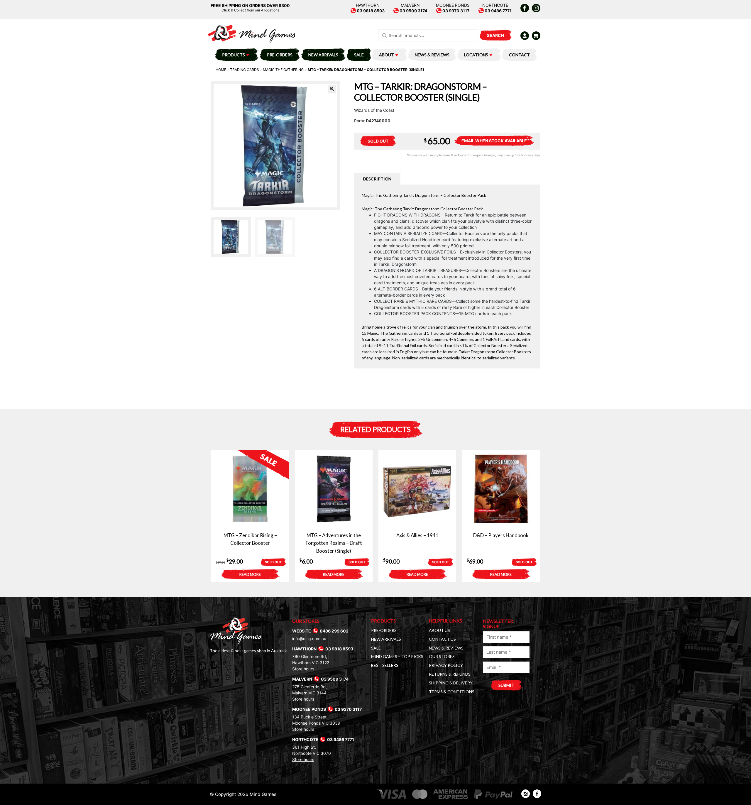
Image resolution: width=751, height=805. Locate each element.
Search (495, 35)
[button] (332, 89)
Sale (359, 54)
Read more (250, 574)
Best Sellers (384, 665)
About (386, 54)
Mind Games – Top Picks (397, 656)
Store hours (303, 668)
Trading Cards (244, 69)
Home (221, 69)
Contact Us (442, 639)
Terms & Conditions (451, 691)
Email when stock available (494, 140)
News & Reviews (432, 54)
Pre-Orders (279, 54)
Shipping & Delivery (451, 682)
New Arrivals (323, 54)
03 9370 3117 (455, 10)
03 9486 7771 (498, 10)
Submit (506, 685)
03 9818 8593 (370, 10)
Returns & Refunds (450, 674)
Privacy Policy (446, 665)
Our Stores (442, 656)
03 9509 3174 (413, 10)
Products (233, 54)
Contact (519, 54)
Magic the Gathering (283, 69)
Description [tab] (377, 178)
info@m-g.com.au (309, 638)
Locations (476, 54)
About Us (439, 630)
